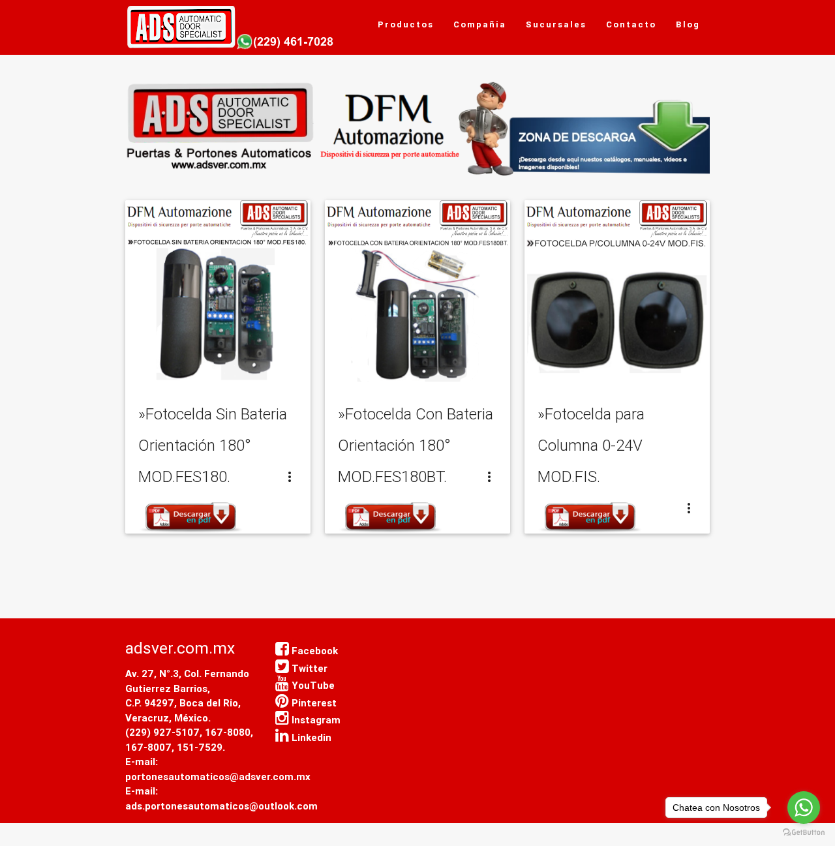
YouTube (312, 685)
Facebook (313, 650)
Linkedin (310, 737)
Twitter (308, 668)
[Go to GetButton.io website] (804, 832)
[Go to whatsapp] (803, 807)
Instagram (315, 720)
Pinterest (313, 703)
